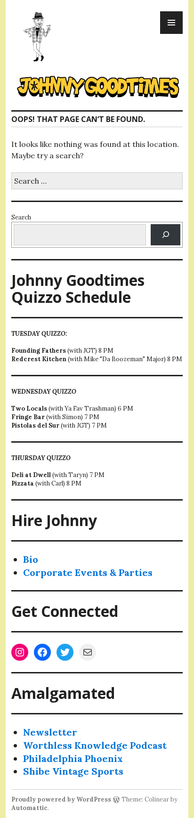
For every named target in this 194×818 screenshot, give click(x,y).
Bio (30, 559)
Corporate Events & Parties (88, 572)
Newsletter (50, 732)
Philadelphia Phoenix (73, 758)
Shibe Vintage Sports (73, 771)
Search (21, 217)
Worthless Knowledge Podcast (95, 745)
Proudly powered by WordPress (61, 799)
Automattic (29, 808)
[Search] (165, 234)
